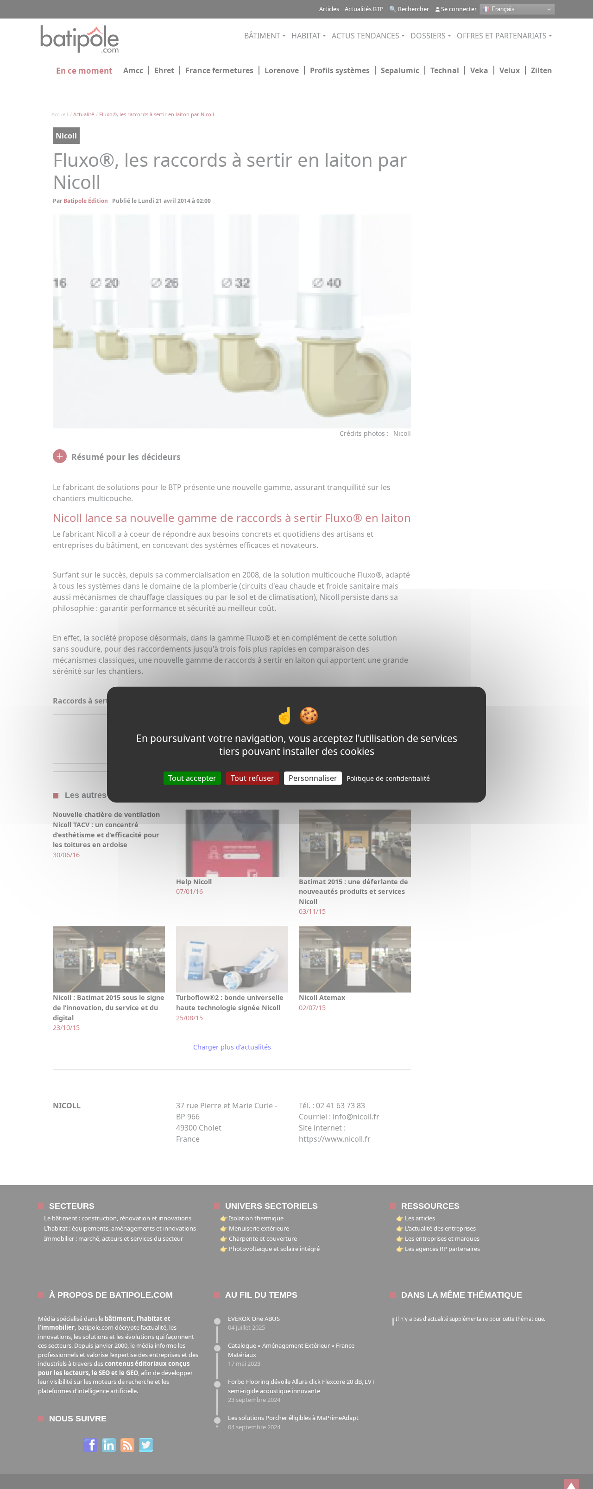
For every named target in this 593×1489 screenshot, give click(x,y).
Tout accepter (192, 778)
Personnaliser (313, 778)
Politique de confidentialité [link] (388, 778)
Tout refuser (252, 778)
